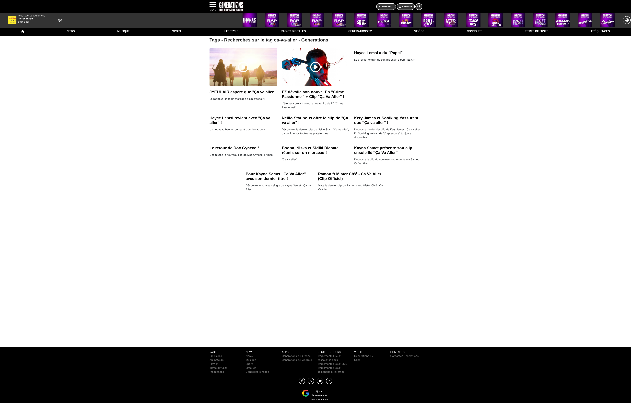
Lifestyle (231, 31)
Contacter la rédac (257, 371)
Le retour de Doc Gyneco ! (234, 148)
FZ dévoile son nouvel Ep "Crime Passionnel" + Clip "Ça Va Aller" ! (313, 94)
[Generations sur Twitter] (311, 381)
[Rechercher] (418, 6)
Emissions (216, 356)
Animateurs (216, 360)
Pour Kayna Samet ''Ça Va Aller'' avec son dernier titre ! (276, 176)
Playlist (214, 363)
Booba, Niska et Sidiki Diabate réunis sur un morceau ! (310, 150)
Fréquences (600, 31)
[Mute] (60, 20)
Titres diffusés (537, 31)
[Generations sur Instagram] (329, 381)
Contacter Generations (404, 356)
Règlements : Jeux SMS (332, 363)
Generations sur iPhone (296, 356)
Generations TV (360, 31)
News (71, 31)
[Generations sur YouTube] (320, 381)
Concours (474, 31)
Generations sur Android (297, 360)
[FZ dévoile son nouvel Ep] (315, 67)
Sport (176, 31)
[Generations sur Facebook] (302, 381)
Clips (357, 360)
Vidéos (419, 31)
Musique (123, 31)
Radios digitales (293, 31)
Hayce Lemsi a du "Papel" (378, 53)
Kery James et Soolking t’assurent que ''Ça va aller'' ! (386, 120)
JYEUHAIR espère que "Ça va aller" (242, 92)
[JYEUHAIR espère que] (243, 67)
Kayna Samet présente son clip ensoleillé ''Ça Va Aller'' (383, 150)
